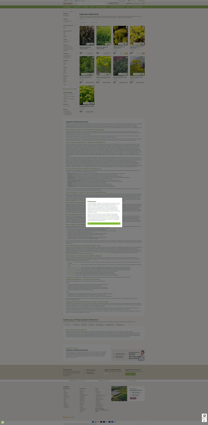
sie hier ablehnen (105, 210)
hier (96, 212)
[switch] (204, 421)
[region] (104, 212)
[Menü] (206, 414)
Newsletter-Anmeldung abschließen (104, 27)
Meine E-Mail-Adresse (98, 21)
